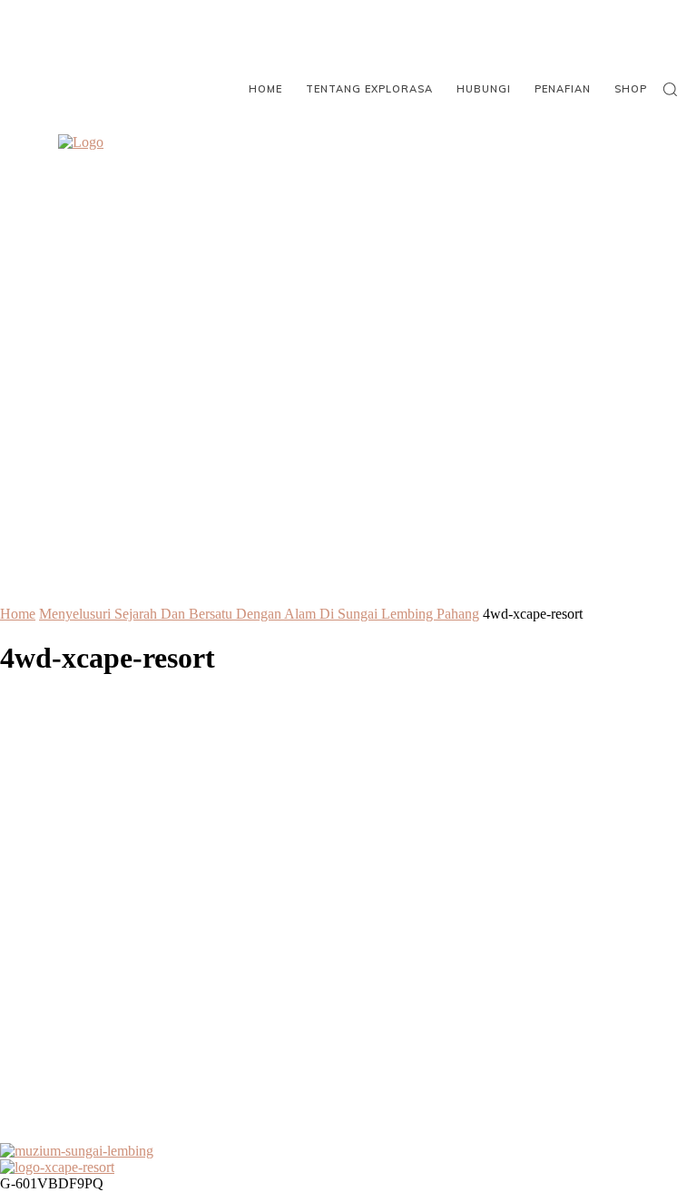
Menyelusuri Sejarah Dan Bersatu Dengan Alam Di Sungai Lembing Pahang (259, 613)
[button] (669, 89)
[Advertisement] (348, 927)
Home (17, 613)
